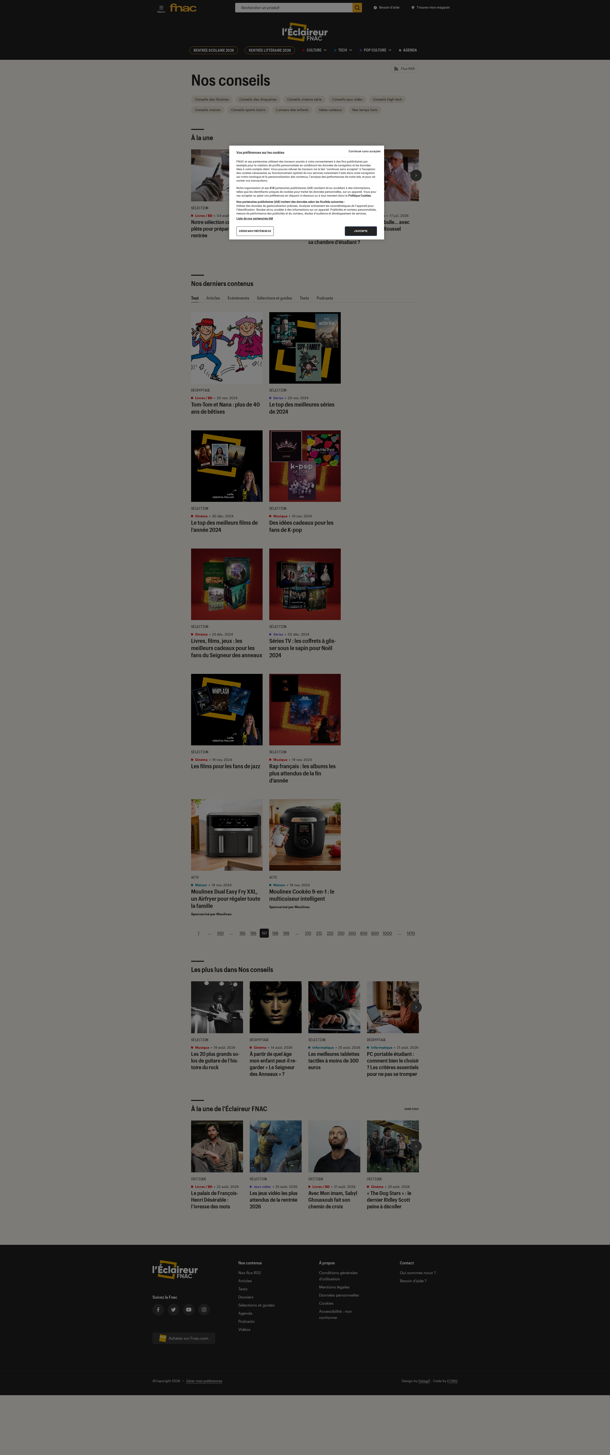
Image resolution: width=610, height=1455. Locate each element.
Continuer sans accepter (365, 151)
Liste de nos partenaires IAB (254, 218)
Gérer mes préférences (255, 231)
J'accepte (361, 231)
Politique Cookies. (359, 195)
